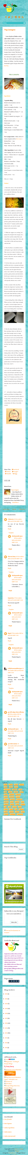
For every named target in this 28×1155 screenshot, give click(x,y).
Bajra (6, 784)
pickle (6, 809)
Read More (15, 502)
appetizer (15, 789)
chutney (6, 799)
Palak (6, 787)
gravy (18, 804)
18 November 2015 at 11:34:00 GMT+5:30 (15, 731)
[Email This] (5, 480)
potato (11, 809)
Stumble (8, 473)
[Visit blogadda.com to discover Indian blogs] (12, 1059)
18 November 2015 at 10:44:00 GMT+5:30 (17, 580)
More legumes (8, 1123)
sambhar (21, 809)
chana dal (12, 797)
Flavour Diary (12, 556)
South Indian (7, 789)
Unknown (11, 519)
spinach (11, 811)
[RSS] (22, 17)
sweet (23, 811)
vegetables (13, 814)
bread (6, 794)
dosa (23, 802)
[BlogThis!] (6, 480)
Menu (5, 23)
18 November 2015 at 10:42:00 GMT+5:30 (17, 540)
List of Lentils (8, 1119)
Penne (11, 787)
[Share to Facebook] (9, 480)
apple (21, 789)
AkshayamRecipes (17, 536)
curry (12, 802)
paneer (14, 807)
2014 (6, 1033)
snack (6, 811)
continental (19, 799)
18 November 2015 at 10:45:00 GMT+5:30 (17, 617)
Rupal (9, 633)
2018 (6, 1013)
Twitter (8, 471)
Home (14, 509)
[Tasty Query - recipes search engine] (9, 1067)
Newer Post (6, 509)
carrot (6, 797)
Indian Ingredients (9, 1128)
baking (10, 792)
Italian (16, 784)
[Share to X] (8, 480)
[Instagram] (15, 17)
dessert (17, 802)
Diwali (11, 784)
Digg (15, 473)
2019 (6, 1008)
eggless (6, 804)
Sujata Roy (11, 598)
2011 (6, 1047)
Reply (9, 529)
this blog (6, 65)
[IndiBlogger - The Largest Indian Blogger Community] (10, 1075)
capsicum (19, 794)
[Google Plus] (12, 17)
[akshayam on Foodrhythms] (12, 1069)
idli (5, 807)
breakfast (12, 794)
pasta (20, 807)
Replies (11, 533)
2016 (6, 1023)
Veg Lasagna (9, 30)
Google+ (15, 471)
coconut (12, 799)
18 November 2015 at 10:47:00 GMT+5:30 (17, 652)
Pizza (16, 787)
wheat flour (20, 814)
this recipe (18, 139)
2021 (6, 999)
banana (16, 792)
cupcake (6, 802)
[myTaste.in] (8, 1081)
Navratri (21, 784)
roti (16, 809)
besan (22, 792)
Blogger (17, 1151)
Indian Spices (8, 1132)
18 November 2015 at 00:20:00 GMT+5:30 (16, 670)
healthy (23, 804)
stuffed (17, 811)
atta (5, 792)
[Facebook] (6, 17)
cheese (18, 797)
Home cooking (19, 1149)
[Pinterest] (19, 17)
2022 (6, 994)
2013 (6, 1038)
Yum (7, 1059)
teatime (6, 814)
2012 (6, 1042)
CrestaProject (12, 1153)
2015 (6, 1028)
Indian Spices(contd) (9, 1136)
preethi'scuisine (12, 744)
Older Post (22, 509)
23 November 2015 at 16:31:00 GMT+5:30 (15, 746)
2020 (6, 1003)
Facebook (16, 469)
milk (10, 807)
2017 (6, 1018)
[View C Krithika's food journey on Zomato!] (14, 932)
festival (12, 804)
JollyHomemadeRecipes (15, 668)
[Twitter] (8, 17)
